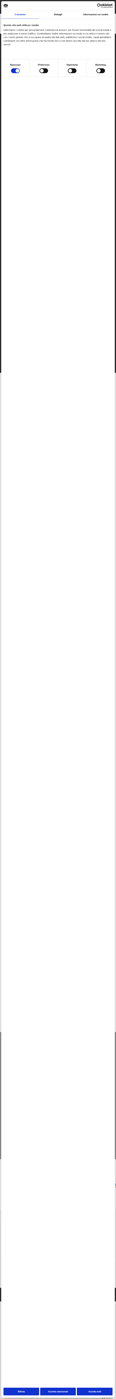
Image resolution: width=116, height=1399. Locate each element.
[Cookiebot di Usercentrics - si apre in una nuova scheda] (99, 5)
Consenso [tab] (20, 14)
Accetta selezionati (58, 1391)
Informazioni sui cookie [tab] (95, 14)
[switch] (43, 70)
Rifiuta (21, 1391)
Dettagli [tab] (58, 14)
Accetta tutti (94, 1391)
